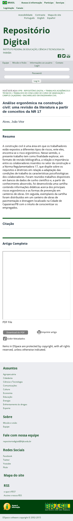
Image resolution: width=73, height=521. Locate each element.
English (40, 18)
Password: (37, 73)
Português (29, 18)
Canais (19, 8)
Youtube (7, 463)
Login (37, 65)
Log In (36, 81)
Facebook (7, 456)
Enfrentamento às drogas (15, 404)
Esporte (6, 408)
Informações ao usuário (41, 62)
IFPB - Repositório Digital (31, 90)
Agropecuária (9, 374)
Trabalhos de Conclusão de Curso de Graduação (38, 93)
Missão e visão (10, 422)
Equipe (6, 62)
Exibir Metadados (16, 338)
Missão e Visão (19, 62)
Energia (6, 400)
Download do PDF (15, 332)
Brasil (11, 2)
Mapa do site (54, 14)
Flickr (5, 467)
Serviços (60, 2)
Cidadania (8, 378)
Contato (59, 62)
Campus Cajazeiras (12, 95)
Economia (7, 393)
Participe (48, 2)
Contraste (40, 14)
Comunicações (10, 385)
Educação (7, 396)
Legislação (8, 8)
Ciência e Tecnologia (13, 381)
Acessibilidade (25, 14)
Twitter (6, 459)
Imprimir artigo (49, 332)
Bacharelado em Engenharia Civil (40, 95)
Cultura (6, 389)
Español (51, 18)
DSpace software (11, 517)
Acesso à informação (31, 2)
